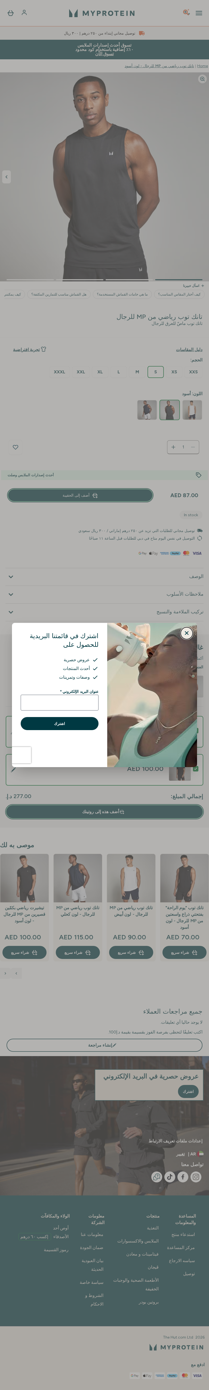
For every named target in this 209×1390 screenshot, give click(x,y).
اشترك (59, 723)
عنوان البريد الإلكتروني (79, 691)
